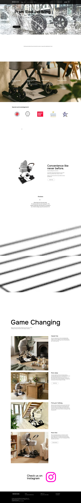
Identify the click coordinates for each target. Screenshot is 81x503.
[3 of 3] (41, 199)
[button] (69, 2)
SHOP (26, 493)
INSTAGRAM (58, 493)
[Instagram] (64, 2)
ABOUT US (42, 493)
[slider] (40, 148)
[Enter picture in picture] (58, 149)
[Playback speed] (57, 149)
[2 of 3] (40, 199)
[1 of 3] (39, 199)
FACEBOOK (58, 494)
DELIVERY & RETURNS (45, 494)
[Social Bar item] (66, 2)
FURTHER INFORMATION (29, 494)
